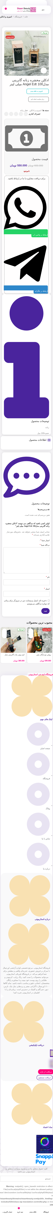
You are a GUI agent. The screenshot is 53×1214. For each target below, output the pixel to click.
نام (48, 577)
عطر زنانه (24, 110)
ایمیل (47, 589)
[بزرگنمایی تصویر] (44, 70)
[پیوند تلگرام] (6, 114)
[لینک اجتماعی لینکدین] (11, 114)
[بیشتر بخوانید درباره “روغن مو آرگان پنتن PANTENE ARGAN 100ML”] (31, 631)
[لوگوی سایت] (26, 9)
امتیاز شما (45, 540)
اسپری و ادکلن (6, 17)
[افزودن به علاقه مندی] (31, 635)
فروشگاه (18, 17)
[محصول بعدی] (1, 24)
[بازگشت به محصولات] (5, 24)
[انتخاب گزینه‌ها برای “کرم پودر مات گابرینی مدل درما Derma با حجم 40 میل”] (4, 631)
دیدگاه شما (45, 545)
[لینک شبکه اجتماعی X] (21, 114)
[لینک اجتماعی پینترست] (16, 114)
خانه (26, 17)
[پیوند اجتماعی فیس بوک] (26, 114)
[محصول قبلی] (8, 24)
